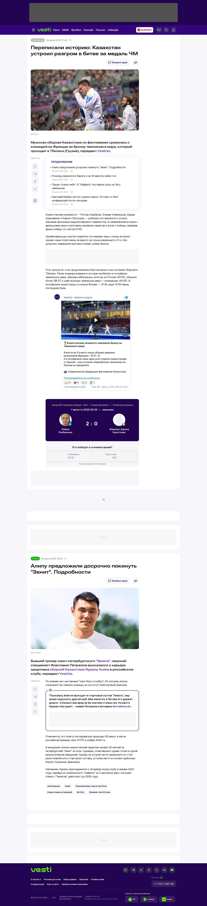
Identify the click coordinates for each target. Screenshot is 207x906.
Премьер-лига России (99, 792)
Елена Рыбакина (65, 431)
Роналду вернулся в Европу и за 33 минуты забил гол (84, 175)
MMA (65, 30)
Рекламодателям (52, 879)
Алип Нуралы (53, 786)
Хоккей (88, 30)
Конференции (37, 884)
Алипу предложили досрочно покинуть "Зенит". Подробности (88, 167)
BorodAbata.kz (122, 706)
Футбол (76, 30)
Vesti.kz (104, 151)
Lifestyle (113, 30)
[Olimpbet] (143, 30)
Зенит (68, 786)
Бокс (56, 30)
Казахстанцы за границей (59, 792)
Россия (35, 558)
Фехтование (37, 40)
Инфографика (70, 879)
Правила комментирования (74, 884)
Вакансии (83, 879)
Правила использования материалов (70, 897)
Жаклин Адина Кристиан (119, 431)
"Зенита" (103, 661)
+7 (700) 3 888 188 (164, 883)
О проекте (36, 879)
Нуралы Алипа (97, 669)
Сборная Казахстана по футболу (91, 786)
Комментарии (119, 62)
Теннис (100, 30)
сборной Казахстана (67, 669)
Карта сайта (53, 884)
